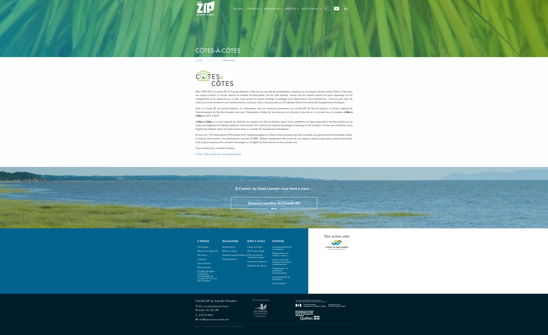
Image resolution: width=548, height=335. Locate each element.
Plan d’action (204, 263)
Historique (202, 247)
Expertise (290, 9)
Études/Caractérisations (233, 255)
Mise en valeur (229, 251)
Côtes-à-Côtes (254, 247)
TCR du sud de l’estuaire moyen (255, 256)
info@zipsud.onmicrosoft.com (213, 319)
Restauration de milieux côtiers (280, 254)
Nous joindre (204, 267)
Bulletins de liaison (257, 266)
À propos (252, 9)
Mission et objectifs (207, 251)
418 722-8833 (205, 315)
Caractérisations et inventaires (282, 248)
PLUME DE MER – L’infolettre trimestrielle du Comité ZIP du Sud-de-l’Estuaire (207, 276)
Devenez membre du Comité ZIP (274, 203)
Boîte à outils (310, 9)
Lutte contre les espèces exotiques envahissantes (282, 262)
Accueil (238, 9)
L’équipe (201, 259)
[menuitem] (238, 9)
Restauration (228, 247)
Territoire (202, 255)
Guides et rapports (257, 262)
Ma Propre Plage (256, 251)
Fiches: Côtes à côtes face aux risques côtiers (218, 154)
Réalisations (271, 9)
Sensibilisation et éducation (281, 278)
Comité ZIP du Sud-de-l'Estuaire (205, 8)
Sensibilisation (229, 259)
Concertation (279, 283)
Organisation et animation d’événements (280, 270)
